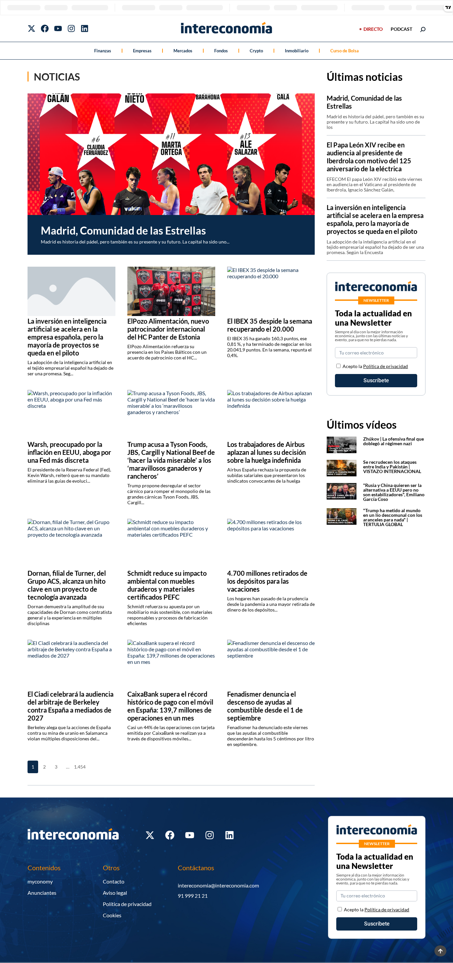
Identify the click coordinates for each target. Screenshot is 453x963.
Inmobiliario (296, 50)
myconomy (40, 881)
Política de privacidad (385, 366)
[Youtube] (58, 28)
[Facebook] (45, 28)
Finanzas (102, 50)
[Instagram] (71, 28)
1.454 (79, 767)
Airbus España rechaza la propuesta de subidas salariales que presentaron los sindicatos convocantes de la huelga (266, 475)
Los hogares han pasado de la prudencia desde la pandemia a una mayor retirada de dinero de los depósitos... (271, 604)
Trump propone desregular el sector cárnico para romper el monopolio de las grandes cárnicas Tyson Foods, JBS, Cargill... (169, 494)
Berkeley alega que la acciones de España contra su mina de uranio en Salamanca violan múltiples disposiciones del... (69, 732)
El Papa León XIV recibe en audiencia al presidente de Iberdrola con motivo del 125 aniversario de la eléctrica (369, 157)
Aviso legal (115, 892)
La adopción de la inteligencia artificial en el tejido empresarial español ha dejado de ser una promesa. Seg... (70, 367)
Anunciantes (42, 892)
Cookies (112, 915)
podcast (401, 29)
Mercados (182, 50)
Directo (373, 29)
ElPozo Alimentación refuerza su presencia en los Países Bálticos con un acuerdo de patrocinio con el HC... (167, 352)
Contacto (113, 881)
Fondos (221, 50)
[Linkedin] (85, 28)
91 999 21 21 (193, 895)
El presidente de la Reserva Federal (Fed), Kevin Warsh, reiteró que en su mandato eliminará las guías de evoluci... (69, 475)
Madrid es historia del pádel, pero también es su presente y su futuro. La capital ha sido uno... (135, 241)
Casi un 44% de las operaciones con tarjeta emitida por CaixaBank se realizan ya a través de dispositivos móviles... (171, 732)
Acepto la (375, 366)
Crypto (256, 50)
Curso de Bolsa (344, 50)
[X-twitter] (31, 28)
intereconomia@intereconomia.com (218, 885)
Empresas (142, 50)
